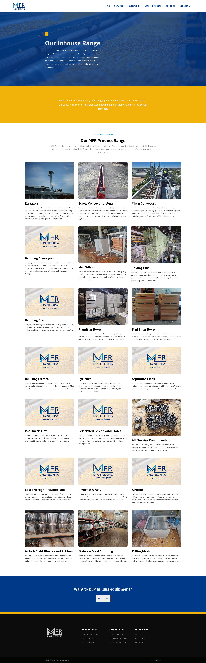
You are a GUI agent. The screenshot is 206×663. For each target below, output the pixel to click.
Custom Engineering (90, 634)
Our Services (140, 638)
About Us (170, 5)
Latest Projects (153, 5)
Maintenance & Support (118, 638)
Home (107, 5)
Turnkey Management (117, 642)
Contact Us (185, 5)
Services (118, 5)
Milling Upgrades (116, 634)
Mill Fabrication (88, 638)
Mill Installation (88, 642)
